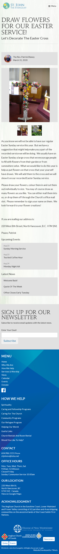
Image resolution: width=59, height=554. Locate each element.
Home (4, 361)
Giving (5, 543)
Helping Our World (10, 427)
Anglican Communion (32, 536)
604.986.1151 (8, 453)
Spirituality (6, 405)
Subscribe (10, 340)
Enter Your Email (8, 330)
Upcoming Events (10, 239)
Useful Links (6, 431)
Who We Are (7, 365)
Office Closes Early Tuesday (16, 292)
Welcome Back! (11, 280)
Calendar (6, 378)
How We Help (8, 368)
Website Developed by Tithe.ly (45, 550)
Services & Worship (10, 371)
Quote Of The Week (13, 286)
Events (5, 381)
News (4, 375)
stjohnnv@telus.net (10, 456)
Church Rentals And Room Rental (16, 435)
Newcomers (49, 539)
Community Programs (11, 418)
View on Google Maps (11, 494)
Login (42, 548)
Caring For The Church (11, 413)
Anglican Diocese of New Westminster (34, 527)
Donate (5, 385)
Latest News (8, 273)
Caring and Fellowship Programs (16, 409)
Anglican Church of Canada (11, 536)
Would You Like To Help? (12, 440)
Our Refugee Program (11, 422)
